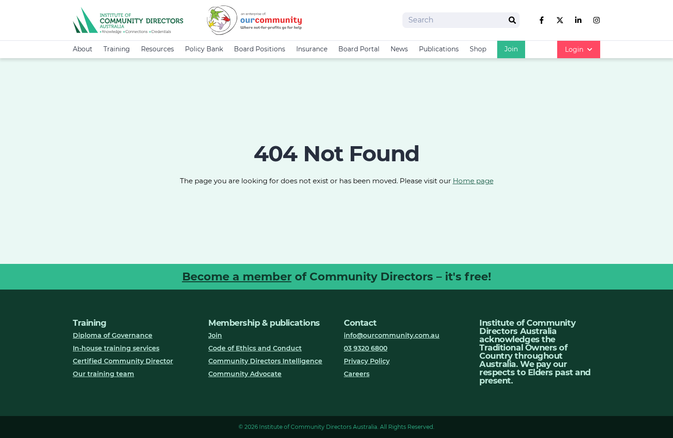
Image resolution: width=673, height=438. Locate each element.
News (399, 49)
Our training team (103, 374)
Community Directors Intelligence (265, 361)
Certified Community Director (123, 361)
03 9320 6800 (365, 348)
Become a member (237, 276)
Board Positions (259, 49)
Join (511, 49)
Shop (478, 49)
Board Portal (359, 49)
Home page (473, 180)
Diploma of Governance (112, 335)
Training (116, 49)
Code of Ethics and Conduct (255, 348)
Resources (157, 49)
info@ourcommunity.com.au (392, 335)
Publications (439, 49)
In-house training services (116, 348)
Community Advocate (245, 374)
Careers (356, 374)
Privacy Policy (367, 361)
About (82, 49)
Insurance (311, 49)
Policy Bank (204, 49)
